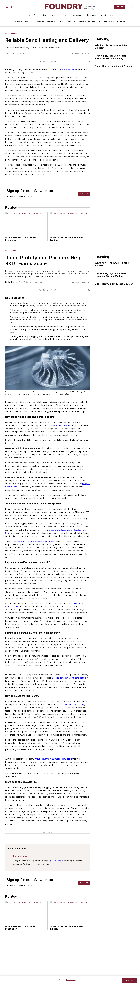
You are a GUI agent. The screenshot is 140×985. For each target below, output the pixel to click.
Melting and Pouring (24, 21)
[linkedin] (44, 61)
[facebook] (40, 61)
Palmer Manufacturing (65, 69)
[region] (70, 980)
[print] (89, 61)
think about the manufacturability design (54, 759)
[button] (7, 7)
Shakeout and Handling (89, 21)
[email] (55, 61)
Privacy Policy (71, 980)
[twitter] (47, 61)
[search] (11, 7)
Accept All (129, 980)
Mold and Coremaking (46, 21)
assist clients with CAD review (70, 704)
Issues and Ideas (12, 33)
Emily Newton (11, 282)
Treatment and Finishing (114, 21)
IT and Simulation (67, 21)
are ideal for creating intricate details (69, 678)
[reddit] (51, 61)
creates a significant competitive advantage (32, 541)
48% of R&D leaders (60, 425)
